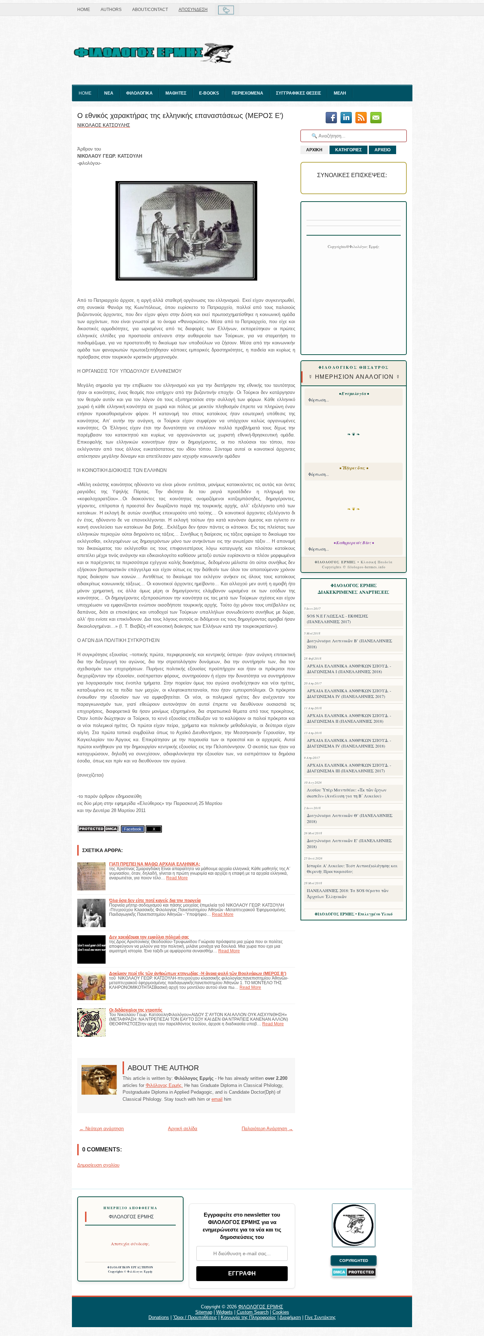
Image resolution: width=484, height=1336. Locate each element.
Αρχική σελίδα (182, 1128)
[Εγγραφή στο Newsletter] (361, 118)
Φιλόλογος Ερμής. (164, 1085)
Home (83, 9)
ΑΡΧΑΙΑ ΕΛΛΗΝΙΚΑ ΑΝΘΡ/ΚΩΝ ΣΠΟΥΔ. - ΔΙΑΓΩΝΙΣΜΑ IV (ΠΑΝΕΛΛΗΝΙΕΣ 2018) (349, 743)
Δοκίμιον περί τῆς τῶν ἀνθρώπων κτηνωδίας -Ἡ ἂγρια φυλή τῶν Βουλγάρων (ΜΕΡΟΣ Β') (197, 973)
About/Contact (150, 9)
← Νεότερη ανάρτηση (101, 1128)
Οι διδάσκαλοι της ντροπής (135, 1010)
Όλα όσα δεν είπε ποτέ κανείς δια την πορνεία (155, 900)
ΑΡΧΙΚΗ (314, 149)
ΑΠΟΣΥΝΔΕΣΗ (193, 9)
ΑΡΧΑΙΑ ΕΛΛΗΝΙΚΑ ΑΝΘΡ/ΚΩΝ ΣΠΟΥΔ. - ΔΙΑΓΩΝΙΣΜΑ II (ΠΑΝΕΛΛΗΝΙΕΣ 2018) (349, 718)
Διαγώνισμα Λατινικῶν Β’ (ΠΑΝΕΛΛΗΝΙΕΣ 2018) (349, 643)
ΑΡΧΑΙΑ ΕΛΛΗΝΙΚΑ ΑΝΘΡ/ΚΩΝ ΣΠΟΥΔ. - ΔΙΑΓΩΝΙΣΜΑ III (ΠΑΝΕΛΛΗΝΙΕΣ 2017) (349, 767)
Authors (111, 9)
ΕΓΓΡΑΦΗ (242, 1273)
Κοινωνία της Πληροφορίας (248, 1317)
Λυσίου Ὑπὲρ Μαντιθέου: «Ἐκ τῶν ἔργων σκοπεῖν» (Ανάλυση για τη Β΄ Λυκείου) (347, 793)
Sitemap (203, 1312)
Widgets (224, 1312)
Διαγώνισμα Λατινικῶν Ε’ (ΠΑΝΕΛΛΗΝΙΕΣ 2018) (349, 843)
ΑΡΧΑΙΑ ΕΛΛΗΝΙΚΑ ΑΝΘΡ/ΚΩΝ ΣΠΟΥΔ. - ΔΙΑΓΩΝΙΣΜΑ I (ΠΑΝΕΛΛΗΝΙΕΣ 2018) (349, 668)
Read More (177, 877)
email (217, 1099)
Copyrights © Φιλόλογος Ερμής (130, 1271)
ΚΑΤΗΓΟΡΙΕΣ (348, 149)
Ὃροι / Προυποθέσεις (195, 1317)
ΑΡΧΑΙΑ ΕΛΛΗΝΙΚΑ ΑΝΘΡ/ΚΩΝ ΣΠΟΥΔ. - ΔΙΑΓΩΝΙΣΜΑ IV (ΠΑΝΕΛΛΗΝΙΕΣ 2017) (349, 693)
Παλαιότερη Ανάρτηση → (267, 1128)
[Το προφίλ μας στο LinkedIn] (346, 118)
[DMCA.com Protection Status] (98, 829)
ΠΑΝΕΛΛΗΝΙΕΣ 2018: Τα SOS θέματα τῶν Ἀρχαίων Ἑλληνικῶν (348, 893)
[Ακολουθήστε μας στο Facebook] (331, 118)
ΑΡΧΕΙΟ (382, 149)
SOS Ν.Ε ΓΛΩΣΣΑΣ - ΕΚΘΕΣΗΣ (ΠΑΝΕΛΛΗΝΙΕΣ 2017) (337, 618)
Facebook (132, 829)
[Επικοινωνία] (376, 118)
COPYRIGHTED (353, 1260)
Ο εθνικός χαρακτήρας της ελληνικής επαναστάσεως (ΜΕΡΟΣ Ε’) (180, 115)
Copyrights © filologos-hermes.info (353, 566)
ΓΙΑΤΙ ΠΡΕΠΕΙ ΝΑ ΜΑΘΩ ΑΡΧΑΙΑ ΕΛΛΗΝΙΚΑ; (154, 864)
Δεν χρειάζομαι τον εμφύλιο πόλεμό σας (149, 937)
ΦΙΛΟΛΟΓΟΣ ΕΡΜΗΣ (260, 1306)
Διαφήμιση (290, 1317)
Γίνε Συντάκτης (320, 1317)
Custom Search (253, 1312)
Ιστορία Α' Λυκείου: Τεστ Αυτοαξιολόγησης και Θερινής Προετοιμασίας (352, 868)
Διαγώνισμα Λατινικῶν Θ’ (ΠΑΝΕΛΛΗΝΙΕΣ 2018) (350, 818)
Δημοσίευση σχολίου (98, 1165)
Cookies (280, 1312)
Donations (158, 1317)
